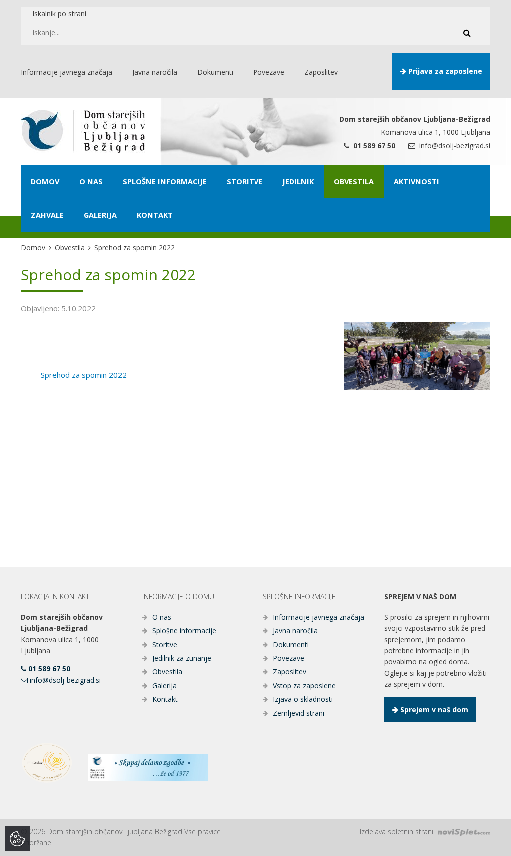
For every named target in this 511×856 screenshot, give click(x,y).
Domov (33, 247)
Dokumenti (291, 644)
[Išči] (466, 32)
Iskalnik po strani (59, 13)
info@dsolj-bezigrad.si (453, 145)
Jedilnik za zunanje (181, 658)
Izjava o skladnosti (303, 699)
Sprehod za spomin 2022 (84, 375)
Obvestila (70, 247)
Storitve (164, 644)
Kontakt (165, 699)
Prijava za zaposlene (444, 71)
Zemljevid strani (298, 713)
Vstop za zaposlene (304, 685)
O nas (161, 617)
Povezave (288, 658)
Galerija (164, 685)
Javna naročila (295, 630)
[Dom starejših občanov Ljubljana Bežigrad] (83, 131)
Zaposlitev (289, 671)
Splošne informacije (184, 630)
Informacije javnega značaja (318, 617)
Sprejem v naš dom (433, 709)
